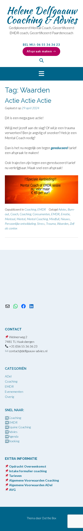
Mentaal (10, 219)
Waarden (62, 223)
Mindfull (54, 219)
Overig (9, 397)
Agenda (13, 436)
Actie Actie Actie (28, 100)
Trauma (51, 223)
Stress (41, 223)
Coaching (30, 209)
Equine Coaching (20, 427)
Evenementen (14, 391)
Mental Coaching (37, 219)
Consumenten (41, 214)
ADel (8, 376)
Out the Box (49, 518)
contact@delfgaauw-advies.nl (28, 351)
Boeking (14, 441)
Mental (21, 219)
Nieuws (65, 219)
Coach (14, 214)
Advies (62, 209)
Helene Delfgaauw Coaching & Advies (41, 15)
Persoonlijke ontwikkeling (20, 223)
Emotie (65, 214)
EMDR (41, 209)
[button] (41, 74)
